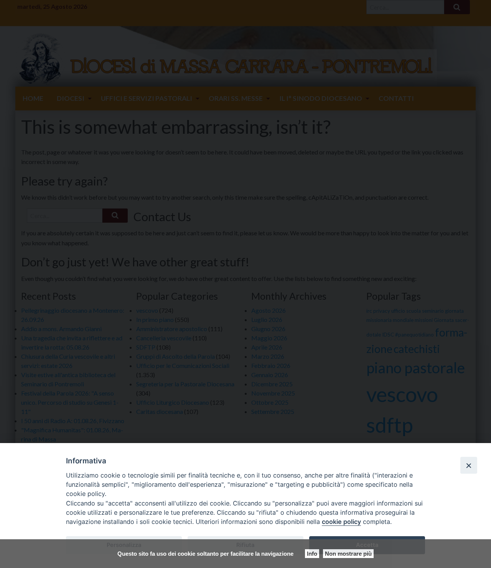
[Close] (468, 465)
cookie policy (341, 521)
